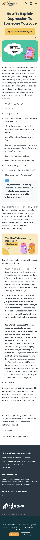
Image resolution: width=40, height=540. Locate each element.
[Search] (25, 3)
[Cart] (31, 3)
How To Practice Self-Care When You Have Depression (17, 466)
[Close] (38, 518)
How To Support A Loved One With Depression (18, 461)
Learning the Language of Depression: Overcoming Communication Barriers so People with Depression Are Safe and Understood (19, 481)
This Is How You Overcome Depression (16, 458)
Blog (3, 496)
